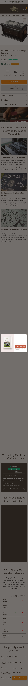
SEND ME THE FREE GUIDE (21, 346)
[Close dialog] (26, 334)
